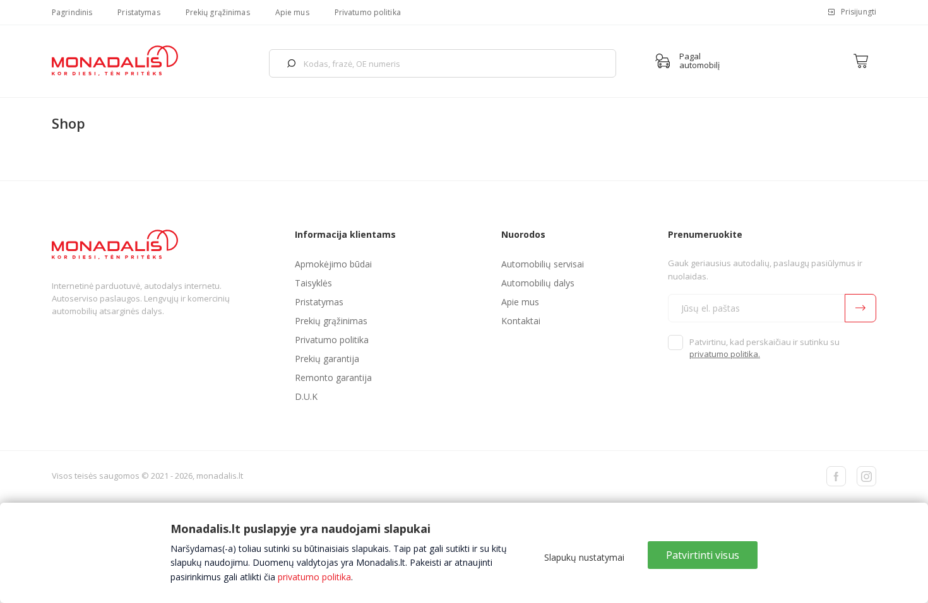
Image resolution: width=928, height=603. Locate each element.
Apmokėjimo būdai (333, 264)
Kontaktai (520, 321)
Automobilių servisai (542, 264)
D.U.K (306, 396)
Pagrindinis (72, 12)
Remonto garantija (333, 377)
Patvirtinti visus (702, 555)
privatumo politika (314, 577)
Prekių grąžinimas (218, 12)
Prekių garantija (327, 359)
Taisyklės (313, 283)
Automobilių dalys (537, 283)
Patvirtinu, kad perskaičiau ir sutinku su (764, 348)
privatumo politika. (724, 354)
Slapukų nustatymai (584, 557)
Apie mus (292, 12)
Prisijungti (858, 11)
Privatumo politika (368, 12)
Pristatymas (138, 12)
